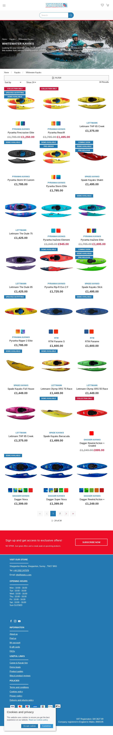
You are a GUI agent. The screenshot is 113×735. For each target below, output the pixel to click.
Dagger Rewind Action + (92, 499)
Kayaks (13, 39)
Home (4, 39)
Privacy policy (16, 696)
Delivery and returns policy (22, 700)
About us (14, 634)
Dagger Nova (21, 499)
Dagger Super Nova (56, 499)
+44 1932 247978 (21, 570)
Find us (13, 638)
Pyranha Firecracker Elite (21, 132)
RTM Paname (92, 341)
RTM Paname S (56, 341)
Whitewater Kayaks (26, 39)
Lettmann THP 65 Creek (92, 126)
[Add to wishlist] (33, 90)
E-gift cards (15, 647)
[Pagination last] (73, 513)
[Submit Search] (71, 15)
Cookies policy (16, 691)
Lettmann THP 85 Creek (21, 436)
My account (15, 642)
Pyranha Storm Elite (56, 186)
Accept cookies (29, 726)
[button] (4, 5)
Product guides (16, 671)
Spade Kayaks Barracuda (56, 436)
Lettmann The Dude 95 (21, 287)
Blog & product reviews (20, 675)
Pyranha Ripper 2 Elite (21, 340)
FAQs (12, 651)
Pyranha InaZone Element (56, 240)
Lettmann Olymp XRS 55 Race (92, 389)
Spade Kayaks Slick (92, 287)
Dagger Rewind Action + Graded (92, 444)
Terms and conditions (19, 687)
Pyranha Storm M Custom (21, 180)
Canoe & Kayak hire (19, 663)
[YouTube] (19, 621)
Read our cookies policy (38, 720)
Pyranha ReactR (56, 132)
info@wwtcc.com (23, 575)
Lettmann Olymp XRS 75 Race (56, 389)
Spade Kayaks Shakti (92, 180)
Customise (46, 726)
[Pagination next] (66, 513)
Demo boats (15, 667)
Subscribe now (91, 542)
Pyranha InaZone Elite (92, 240)
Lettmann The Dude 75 (21, 233)
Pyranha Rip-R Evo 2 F (56, 287)
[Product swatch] (18, 123)
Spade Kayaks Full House (21, 389)
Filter (58, 78)
